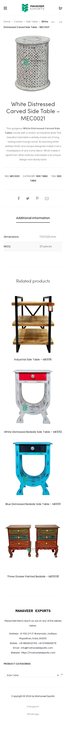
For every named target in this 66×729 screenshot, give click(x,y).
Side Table (32, 21)
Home (7, 21)
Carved (18, 21)
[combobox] (33, 674)
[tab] (33, 218)
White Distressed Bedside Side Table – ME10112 (33, 432)
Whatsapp (33, 714)
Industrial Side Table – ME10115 (33, 359)
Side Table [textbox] (32, 675)
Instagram (33, 706)
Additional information (33, 218)
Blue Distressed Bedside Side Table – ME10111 (33, 504)
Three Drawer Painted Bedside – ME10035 (33, 576)
